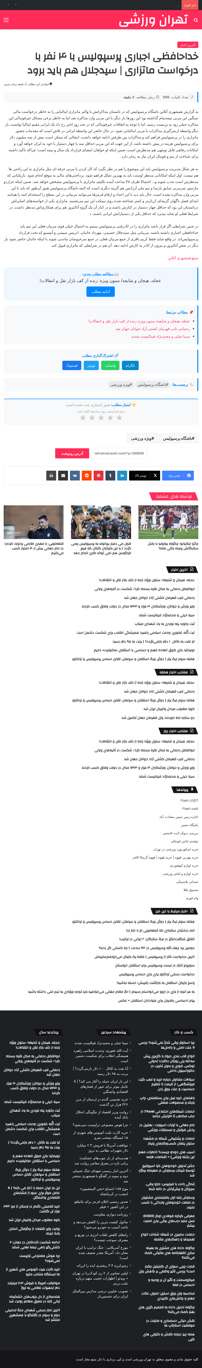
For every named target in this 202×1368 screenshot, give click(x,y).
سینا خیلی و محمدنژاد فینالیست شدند (160, 336)
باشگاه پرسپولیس (177, 438)
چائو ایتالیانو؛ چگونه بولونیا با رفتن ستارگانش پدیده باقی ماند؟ (173, 546)
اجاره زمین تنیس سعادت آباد (178, 817)
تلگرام (130, 365)
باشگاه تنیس (189, 825)
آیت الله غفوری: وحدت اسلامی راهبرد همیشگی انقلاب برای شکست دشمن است (100, 1056)
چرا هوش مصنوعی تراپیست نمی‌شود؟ (100, 1125)
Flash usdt (190, 809)
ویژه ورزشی (141, 438)
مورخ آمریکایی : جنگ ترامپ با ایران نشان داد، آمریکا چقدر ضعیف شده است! (102, 1253)
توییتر (91, 365)
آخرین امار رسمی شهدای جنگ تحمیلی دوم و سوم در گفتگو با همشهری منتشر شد (100, 1176)
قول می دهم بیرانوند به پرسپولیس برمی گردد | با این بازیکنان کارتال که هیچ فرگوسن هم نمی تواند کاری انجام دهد (101, 548)
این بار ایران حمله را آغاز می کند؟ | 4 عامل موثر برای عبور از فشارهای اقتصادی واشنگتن (101, 1086)
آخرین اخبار (188, 45)
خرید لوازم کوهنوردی (184, 865)
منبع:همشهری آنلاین (183, 258)
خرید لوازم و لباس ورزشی (180, 873)
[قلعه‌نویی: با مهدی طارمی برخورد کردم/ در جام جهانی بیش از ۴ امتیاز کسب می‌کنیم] (34, 522)
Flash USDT (189, 800)
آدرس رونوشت (72, 453)
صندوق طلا (191, 890)
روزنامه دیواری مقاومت (111, 1214)
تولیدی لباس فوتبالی (184, 841)
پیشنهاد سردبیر (113, 1032)
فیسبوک (72, 365)
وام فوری (192, 898)
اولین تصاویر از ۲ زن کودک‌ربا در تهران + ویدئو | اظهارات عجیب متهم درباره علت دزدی (100, 1278)
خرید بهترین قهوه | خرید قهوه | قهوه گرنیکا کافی (165, 857)
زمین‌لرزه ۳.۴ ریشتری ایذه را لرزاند (102, 1265)
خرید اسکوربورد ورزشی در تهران (175, 849)
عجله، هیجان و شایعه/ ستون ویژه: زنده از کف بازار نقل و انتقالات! (100, 280)
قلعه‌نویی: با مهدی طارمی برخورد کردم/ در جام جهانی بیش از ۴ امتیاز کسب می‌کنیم (34, 548)
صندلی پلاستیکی (187, 882)
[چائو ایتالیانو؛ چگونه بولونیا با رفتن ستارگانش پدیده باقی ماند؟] (168, 522)
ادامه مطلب (100, 291)
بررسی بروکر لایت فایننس (180, 833)
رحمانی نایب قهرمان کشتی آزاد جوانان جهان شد (146, 5)
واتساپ (110, 365)
